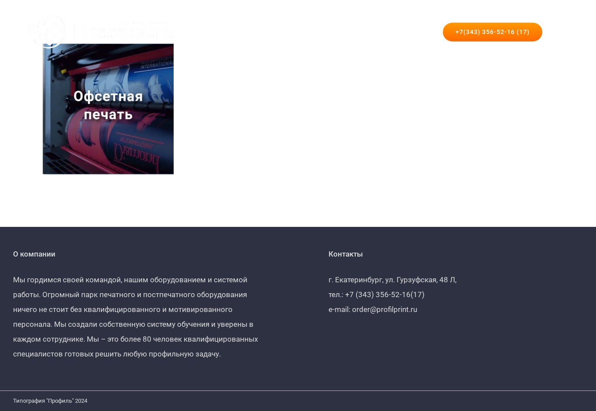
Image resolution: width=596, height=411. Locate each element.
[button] (557, 32)
